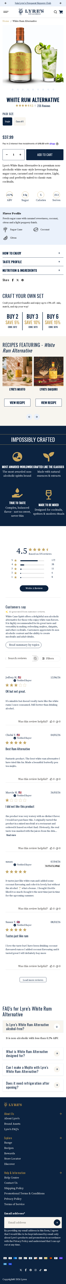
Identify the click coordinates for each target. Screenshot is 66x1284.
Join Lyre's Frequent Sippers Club (33, 3)
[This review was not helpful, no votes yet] (57, 721)
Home (6, 21)
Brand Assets (12, 1124)
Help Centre (11, 1177)
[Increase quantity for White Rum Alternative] (20, 154)
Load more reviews (33, 980)
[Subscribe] (57, 1222)
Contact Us (10, 1183)
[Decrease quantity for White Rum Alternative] (6, 154)
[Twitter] (18, 280)
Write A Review (34, 588)
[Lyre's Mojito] (17, 371)
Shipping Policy (14, 1188)
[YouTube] (45, 1270)
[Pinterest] (22, 280)
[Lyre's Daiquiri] (48, 371)
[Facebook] (13, 280)
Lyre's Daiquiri (49, 389)
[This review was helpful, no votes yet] (51, 721)
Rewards (9, 1153)
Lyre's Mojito (17, 389)
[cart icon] (60, 12)
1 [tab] (12, 89)
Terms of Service (14, 1204)
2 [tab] (17, 89)
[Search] (55, 12)
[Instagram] (36, 1270)
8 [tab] (48, 89)
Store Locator (12, 1158)
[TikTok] (40, 1270)
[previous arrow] (6, 3)
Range (8, 1142)
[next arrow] (60, 3)
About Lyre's (11, 1118)
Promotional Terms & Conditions (24, 1193)
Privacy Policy (12, 1199)
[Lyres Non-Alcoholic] (31, 12)
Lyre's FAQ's (11, 1129)
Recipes (9, 1148)
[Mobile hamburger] (6, 12)
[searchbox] (19, 658)
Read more (11, 835)
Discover (9, 1164)
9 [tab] (53, 89)
